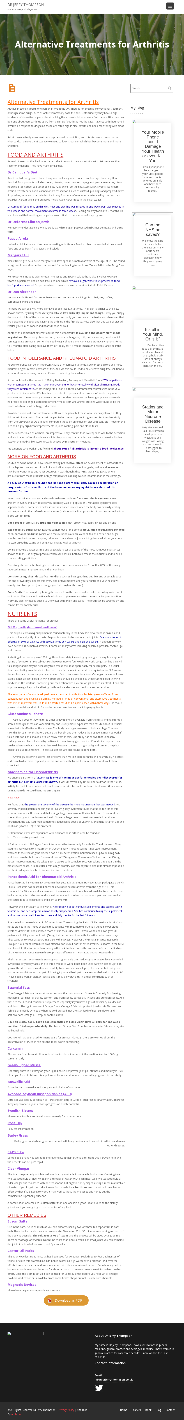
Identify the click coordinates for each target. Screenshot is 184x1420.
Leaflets (136, 1410)
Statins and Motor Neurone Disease (153, 414)
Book (148, 1410)
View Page (14, 797)
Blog (158, 1410)
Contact (170, 1410)
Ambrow (16, 1414)
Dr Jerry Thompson (26, 4)
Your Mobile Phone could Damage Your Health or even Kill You (153, 146)
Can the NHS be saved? (152, 229)
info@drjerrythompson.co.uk (114, 1379)
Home (123, 1410)
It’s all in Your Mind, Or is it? (153, 334)
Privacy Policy (66, 1410)
